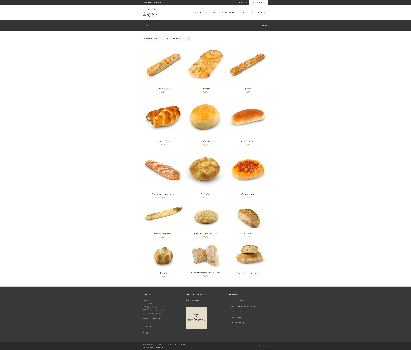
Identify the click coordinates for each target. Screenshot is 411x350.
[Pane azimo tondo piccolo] (205, 205)
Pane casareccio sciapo (248, 273)
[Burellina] (205, 152)
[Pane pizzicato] (163, 46)
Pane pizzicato (163, 88)
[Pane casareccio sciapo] (248, 244)
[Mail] (150, 333)
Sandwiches (205, 141)
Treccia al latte (163, 141)
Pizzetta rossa (248, 194)
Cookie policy (235, 311)
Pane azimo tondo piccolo (205, 233)
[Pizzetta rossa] (248, 152)
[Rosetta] (163, 244)
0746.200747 (158, 2)
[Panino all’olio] (248, 99)
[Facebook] (144, 333)
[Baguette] (248, 46)
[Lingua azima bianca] (163, 205)
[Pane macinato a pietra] (163, 152)
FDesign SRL (159, 347)
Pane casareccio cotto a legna (205, 272)
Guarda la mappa (195, 300)
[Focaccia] (205, 46)
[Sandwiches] (205, 99)
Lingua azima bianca (163, 233)
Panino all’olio (248, 141)
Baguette (248, 88)
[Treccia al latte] (163, 99)
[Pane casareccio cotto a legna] (205, 244)
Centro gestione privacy (239, 322)
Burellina (205, 194)
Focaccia (205, 88)
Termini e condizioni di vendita (243, 306)
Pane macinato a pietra (163, 194)
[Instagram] (147, 333)
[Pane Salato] (248, 205)
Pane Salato (248, 233)
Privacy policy (235, 317)
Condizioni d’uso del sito (240, 300)
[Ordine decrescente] (167, 38)
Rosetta (163, 273)
